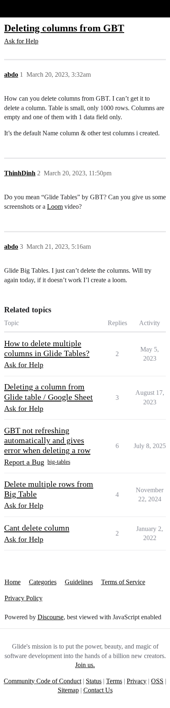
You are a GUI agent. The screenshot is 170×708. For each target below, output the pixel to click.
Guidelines (79, 581)
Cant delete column (36, 527)
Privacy (136, 680)
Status (94, 680)
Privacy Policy (23, 598)
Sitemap (68, 690)
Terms (114, 680)
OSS (157, 680)
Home (13, 581)
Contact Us (98, 690)
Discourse (51, 617)
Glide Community (27, 8)
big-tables (58, 462)
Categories (43, 581)
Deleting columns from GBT (64, 27)
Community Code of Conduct (42, 680)
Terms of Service (123, 581)
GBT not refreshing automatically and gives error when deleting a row (47, 440)
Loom (55, 206)
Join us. (85, 664)
